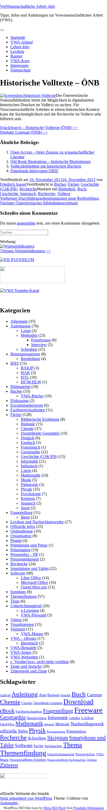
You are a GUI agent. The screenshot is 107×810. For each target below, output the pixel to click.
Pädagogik (29, 484)
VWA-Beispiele (23, 648)
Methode (62, 724)
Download (78, 702)
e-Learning (30, 610)
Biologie (28, 424)
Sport (25, 508)
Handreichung (37, 718)
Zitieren (9, 765)
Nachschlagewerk (87, 723)
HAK (25, 372)
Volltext (63, 193)
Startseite (17, 37)
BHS (14, 363)
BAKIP (27, 368)
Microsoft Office (34, 582)
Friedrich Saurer (13, 184)
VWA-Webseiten (24, 657)
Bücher (60, 184)
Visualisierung (22, 624)
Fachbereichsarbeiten (27, 410)
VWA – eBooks (23, 638)
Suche (38, 745)
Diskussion (19, 400)
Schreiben (29, 349)
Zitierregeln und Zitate (28, 671)
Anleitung (24, 694)
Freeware (88, 710)
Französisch (30, 447)
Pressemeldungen (24, 559)
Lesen (26, 330)
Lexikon (17, 51)
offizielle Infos (14, 731)
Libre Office (31, 578)
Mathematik (30, 475)
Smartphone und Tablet (29, 568)
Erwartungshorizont (26, 405)
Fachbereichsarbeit (29, 711)
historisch (28, 193)
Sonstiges (18, 592)
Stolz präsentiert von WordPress (26, 798)
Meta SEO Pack (54, 808)
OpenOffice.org (34, 587)
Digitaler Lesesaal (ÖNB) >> (24, 132)
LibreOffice (7, 724)
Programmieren (56, 731)
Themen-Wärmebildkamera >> (25, 251)
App (42, 695)
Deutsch (27, 438)
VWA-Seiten (20, 652)
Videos (16, 620)
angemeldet (26, 223)
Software (17, 573)
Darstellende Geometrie (40, 433)
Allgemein (19, 321)
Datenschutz (20, 70)
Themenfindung (23, 596)
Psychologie (31, 494)
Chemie (27, 428)
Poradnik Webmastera (88, 808)
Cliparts (26, 703)
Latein (26, 470)
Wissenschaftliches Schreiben (28, 760)
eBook (7, 711)
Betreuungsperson (25, 354)
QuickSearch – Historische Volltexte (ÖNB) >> (39, 127)
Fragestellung (21, 512)
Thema (72, 745)
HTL (25, 377)
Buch (81, 189)
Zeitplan (92, 759)
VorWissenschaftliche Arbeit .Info (27, 6)
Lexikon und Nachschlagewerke (37, 522)
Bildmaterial (20, 386)
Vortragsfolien (85, 754)
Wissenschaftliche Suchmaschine (66, 759)
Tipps (14, 601)
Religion (28, 498)
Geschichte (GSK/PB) (39, 456)
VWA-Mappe (32, 634)
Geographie (30, 452)
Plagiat (16, 540)
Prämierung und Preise (29, 545)
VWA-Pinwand (33, 615)
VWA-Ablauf (21, 42)
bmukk (66, 695)
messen (49, 724)
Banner (16, 56)
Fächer (73, 184)
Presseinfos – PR (24, 554)
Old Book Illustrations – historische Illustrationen (50, 161)
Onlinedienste (21, 531)
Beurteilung (30, 358)
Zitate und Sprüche (26, 666)
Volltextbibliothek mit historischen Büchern (45, 166)
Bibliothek (66, 189)
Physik (26, 489)
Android (5, 695)
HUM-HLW (31, 382)
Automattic (9, 803)
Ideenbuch (29, 643)
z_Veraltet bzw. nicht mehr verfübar (39, 662)
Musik (26, 480)
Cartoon (94, 694)
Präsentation (20, 550)
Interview (39, 344)
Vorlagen (17, 629)
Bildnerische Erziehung (40, 419)
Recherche (28, 189)
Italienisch (29, 466)
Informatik (29, 461)
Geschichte (9, 193)
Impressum (19, 65)
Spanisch (28, 503)
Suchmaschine (53, 746)
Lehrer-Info (19, 47)
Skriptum (57, 738)
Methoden (29, 335)
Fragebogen (41, 340)
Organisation (20, 536)
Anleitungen (20, 326)
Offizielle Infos (22, 526)
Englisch (28, 442)
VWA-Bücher (32, 396)
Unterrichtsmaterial (26, 606)
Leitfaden (74, 718)
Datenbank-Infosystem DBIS (34, 171)
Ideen (25, 517)
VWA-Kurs (19, 61)
